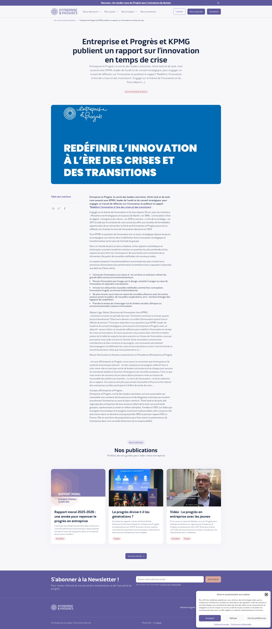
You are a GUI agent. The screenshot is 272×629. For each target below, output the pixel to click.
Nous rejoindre (196, 11)
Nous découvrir (90, 11)
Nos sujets (109, 11)
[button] (266, 594)
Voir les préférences (256, 618)
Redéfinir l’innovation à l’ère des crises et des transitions (120, 207)
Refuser (233, 618)
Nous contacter (148, 11)
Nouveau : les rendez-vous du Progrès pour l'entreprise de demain (136, 2)
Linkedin (179, 11)
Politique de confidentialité (241, 624)
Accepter (210, 618)
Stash (159, 623)
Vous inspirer (127, 11)
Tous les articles (135, 556)
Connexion (214, 11)
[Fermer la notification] (218, 3)
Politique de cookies (221, 624)
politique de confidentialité (170, 585)
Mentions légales (187, 607)
